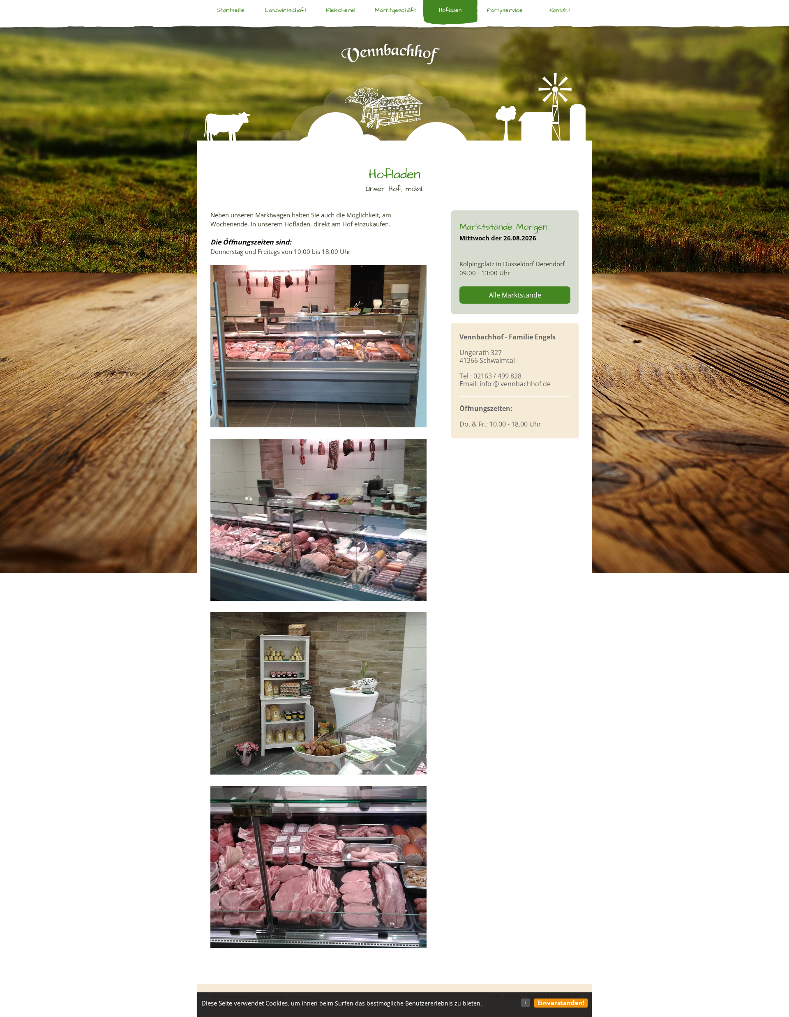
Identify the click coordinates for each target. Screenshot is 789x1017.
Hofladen (450, 10)
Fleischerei (340, 10)
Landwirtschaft (286, 10)
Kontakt (559, 10)
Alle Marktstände (515, 295)
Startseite (231, 10)
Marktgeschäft (395, 10)
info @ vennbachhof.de (515, 383)
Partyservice (505, 10)
